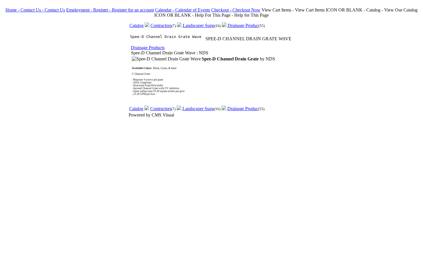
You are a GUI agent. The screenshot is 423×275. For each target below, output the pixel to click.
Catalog (136, 25)
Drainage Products (148, 47)
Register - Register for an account (123, 9)
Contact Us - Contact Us (42, 9)
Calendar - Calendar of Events (182, 9)
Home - (12, 9)
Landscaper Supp (198, 25)
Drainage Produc (243, 25)
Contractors (161, 25)
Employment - (79, 9)
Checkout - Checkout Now (235, 9)
